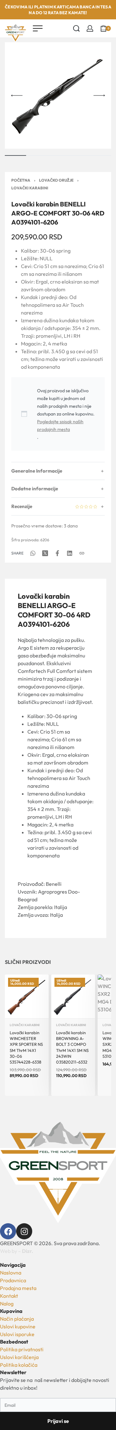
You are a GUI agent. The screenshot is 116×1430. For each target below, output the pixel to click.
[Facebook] (8, 1231)
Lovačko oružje (56, 180)
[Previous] (17, 95)
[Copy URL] (82, 553)
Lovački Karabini (29, 187)
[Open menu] (38, 28)
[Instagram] (24, 1231)
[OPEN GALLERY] (58, 95)
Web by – (16, 1251)
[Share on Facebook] (57, 553)
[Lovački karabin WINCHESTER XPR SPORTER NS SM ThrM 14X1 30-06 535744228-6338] (27, 996)
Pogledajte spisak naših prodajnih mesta (60, 425)
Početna (20, 180)
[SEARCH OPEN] (76, 28)
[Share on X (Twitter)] (45, 553)
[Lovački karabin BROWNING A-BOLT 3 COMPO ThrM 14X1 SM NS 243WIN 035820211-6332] (73, 996)
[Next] (99, 95)
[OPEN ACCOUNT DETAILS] (89, 28)
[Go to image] (15, 155)
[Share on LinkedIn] (69, 553)
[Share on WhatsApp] (33, 553)
